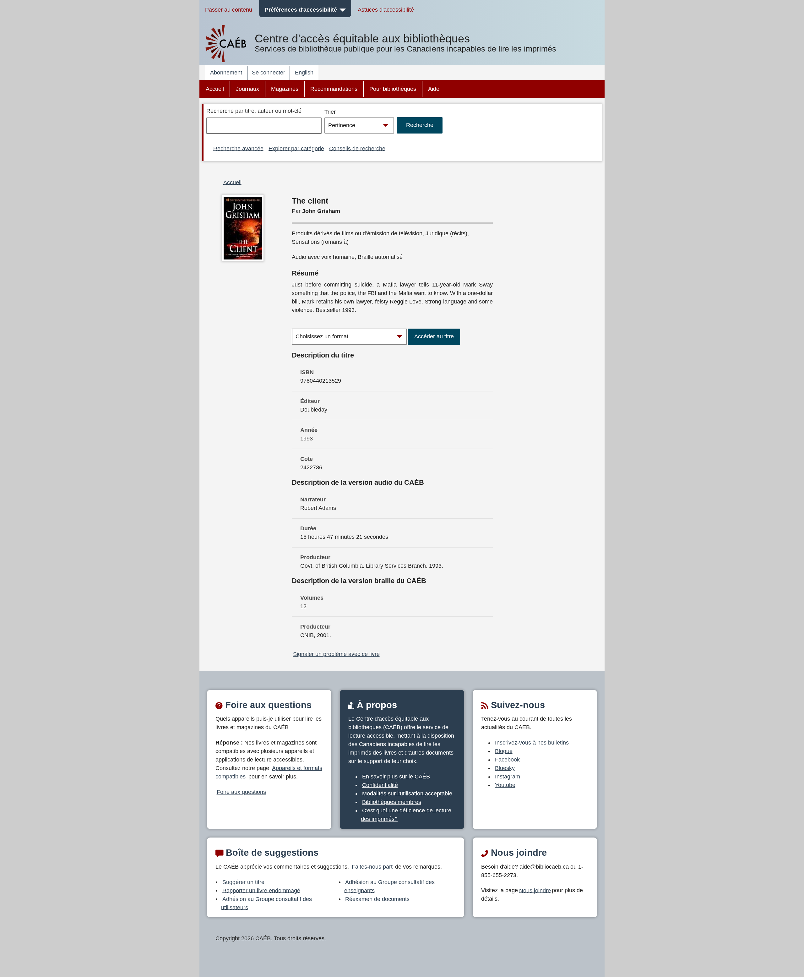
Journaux (247, 89)
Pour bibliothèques (392, 89)
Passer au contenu (228, 10)
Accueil (215, 89)
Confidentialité (380, 785)
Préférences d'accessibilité (301, 10)
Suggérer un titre (243, 882)
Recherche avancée (238, 148)
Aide (433, 89)
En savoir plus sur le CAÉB (396, 776)
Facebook (507, 759)
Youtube (505, 785)
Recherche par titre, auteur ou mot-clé (254, 111)
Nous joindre (535, 890)
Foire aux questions (241, 792)
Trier (330, 112)
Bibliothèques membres (391, 802)
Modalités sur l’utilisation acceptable (407, 793)
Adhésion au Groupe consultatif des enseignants (389, 886)
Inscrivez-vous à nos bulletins (532, 743)
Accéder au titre (434, 336)
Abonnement (226, 72)
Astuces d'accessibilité (386, 10)
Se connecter (268, 72)
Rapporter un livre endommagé (261, 890)
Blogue (504, 751)
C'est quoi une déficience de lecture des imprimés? (406, 814)
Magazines (284, 89)
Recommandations (333, 89)
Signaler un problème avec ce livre (336, 654)
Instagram (507, 776)
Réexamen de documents (377, 899)
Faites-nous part (372, 867)
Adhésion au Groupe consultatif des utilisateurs (266, 903)
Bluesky (505, 768)
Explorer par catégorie (296, 148)
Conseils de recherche (357, 148)
